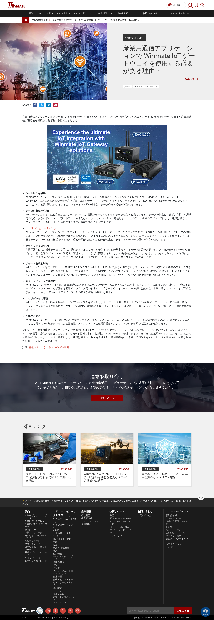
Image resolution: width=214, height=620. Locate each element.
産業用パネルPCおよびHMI (36, 525)
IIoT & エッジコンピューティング (146, 86)
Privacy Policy (44, 618)
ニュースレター (173, 518)
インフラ (57, 568)
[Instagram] (70, 611)
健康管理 (57, 576)
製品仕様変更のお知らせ (177, 522)
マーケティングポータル (120, 531)
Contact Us (28, 618)
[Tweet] (42, 105)
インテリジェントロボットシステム (64, 572)
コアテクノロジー (174, 544)
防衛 (55, 565)
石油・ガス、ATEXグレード (36, 553)
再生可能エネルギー (63, 579)
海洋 (55, 550)
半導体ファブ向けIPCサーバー (64, 520)
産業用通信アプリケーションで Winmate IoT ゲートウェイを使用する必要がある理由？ (96, 19)
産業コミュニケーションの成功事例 (49, 347)
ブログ (169, 547)
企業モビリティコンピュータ (36, 516)
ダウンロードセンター (120, 518)
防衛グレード (31, 529)
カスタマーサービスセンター (120, 522)
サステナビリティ (90, 521)
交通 (55, 544)
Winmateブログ (40, 19)
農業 (55, 541)
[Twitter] (63, 610)
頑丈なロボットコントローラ (36, 548)
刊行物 (169, 526)
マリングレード (32, 543)
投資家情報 (86, 518)
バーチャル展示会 (174, 535)
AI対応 (56, 530)
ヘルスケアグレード (34, 541)
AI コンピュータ (32, 558)
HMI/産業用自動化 (62, 538)
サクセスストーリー (63, 602)
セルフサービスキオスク (64, 583)
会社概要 (85, 515)
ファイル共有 (116, 535)
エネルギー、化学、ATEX (63, 534)
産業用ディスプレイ (34, 521)
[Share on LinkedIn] (49, 105)
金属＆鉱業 (58, 593)
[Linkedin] (48, 611)
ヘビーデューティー (63, 590)
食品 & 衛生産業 (61, 547)
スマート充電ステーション (64, 598)
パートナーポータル (119, 526)
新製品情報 (171, 515)
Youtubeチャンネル (175, 532)
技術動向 (127, 86)
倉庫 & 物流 (59, 562)
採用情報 (85, 524)
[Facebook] (55, 611)
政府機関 (57, 587)
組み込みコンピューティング (36, 537)
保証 (112, 515)
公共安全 (57, 553)
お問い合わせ (150, 13)
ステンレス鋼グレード (36, 561)
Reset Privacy (61, 618)
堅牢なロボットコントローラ (64, 526)
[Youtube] (78, 611)
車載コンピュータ (33, 532)
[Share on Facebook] (35, 105)
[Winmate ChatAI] (205, 611)
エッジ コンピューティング (41, 228)
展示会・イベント (174, 529)
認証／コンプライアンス (177, 540)
